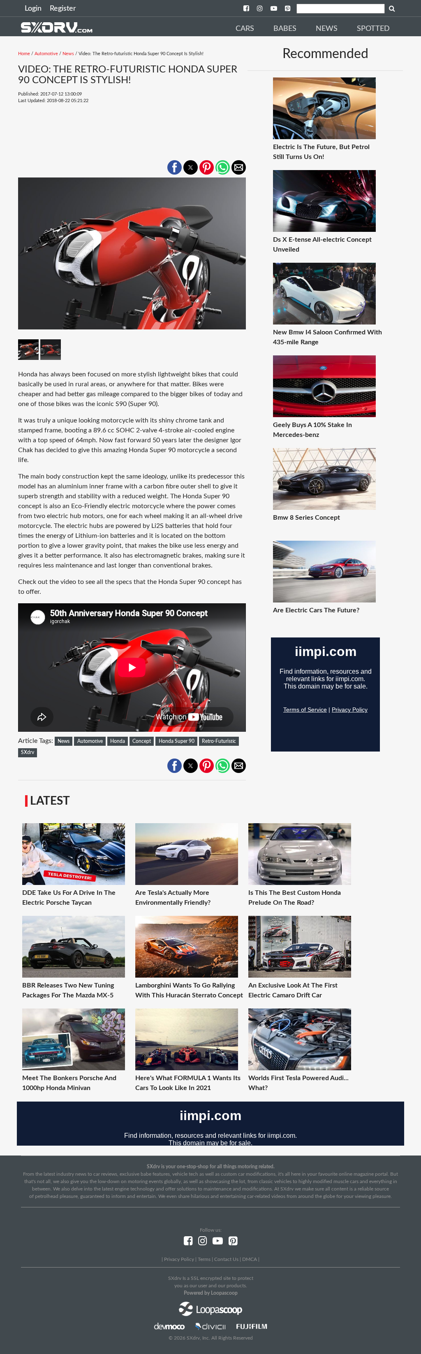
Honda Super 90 (176, 741)
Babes (284, 29)
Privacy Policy (179, 1259)
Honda (117, 741)
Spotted (373, 29)
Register (63, 8)
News (327, 29)
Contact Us (226, 1259)
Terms (204, 1259)
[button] (174, 167)
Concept (141, 741)
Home (24, 53)
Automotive (46, 53)
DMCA (249, 1259)
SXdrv (27, 752)
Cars (245, 29)
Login (33, 8)
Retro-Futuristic (219, 741)
